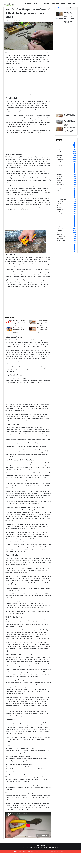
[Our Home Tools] (9, 3)
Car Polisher (59, 242)
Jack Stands (59, 234)
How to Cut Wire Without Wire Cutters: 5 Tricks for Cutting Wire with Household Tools (19, 329)
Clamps (58, 172)
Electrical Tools (60, 219)
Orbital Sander (60, 167)
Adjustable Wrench (61, 197)
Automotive (27, 3)
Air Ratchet (59, 251)
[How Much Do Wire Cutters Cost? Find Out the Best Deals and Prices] (9, 322)
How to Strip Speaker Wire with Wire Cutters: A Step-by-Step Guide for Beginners (43, 322)
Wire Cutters (59, 178)
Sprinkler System (60, 215)
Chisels (58, 226)
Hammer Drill (59, 163)
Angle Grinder (60, 153)
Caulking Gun (59, 176)
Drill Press (59, 151)
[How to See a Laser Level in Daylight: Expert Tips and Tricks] (59, 14)
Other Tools (71, 3)
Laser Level (59, 165)
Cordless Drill (59, 147)
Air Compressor (60, 230)
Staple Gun (59, 157)
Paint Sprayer (59, 149)
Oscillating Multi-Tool (61, 199)
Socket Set (59, 188)
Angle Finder (59, 195)
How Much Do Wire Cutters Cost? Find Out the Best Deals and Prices (19, 322)
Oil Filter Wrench (60, 246)
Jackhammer (59, 174)
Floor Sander (59, 180)
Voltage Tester (60, 222)
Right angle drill (60, 209)
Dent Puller (59, 244)
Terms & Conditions (50, 847)
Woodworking (45, 3)
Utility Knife (59, 170)
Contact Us (36, 847)
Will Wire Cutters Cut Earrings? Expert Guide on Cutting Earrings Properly (43, 329)
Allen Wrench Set (60, 211)
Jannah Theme (15, 851)
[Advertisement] (28, 83)
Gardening (36, 3)
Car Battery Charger (61, 236)
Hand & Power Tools (61, 145)
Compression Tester (61, 248)
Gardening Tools (60, 213)
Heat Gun (59, 161)
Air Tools (58, 190)
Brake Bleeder (60, 238)
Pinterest (56, 847)
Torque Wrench (60, 232)
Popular (60, 7)
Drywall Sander (60, 201)
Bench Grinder (60, 186)
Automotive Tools (60, 228)
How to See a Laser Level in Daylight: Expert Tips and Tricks (70, 14)
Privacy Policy (42, 847)
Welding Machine (60, 159)
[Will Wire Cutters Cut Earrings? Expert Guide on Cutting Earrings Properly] (32, 329)
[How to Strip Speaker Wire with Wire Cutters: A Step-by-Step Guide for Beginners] (32, 322)
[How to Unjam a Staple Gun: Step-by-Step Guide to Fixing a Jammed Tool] (59, 116)
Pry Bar (58, 205)
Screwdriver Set (60, 184)
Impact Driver (59, 155)
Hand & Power (55, 3)
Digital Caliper (60, 203)
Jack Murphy (8, 20)
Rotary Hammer (60, 192)
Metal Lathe (59, 182)
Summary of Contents (26, 94)
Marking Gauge (60, 207)
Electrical (64, 3)
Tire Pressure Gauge (61, 240)
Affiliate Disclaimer (30, 847)
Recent (71, 7)
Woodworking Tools (61, 224)
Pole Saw (59, 217)
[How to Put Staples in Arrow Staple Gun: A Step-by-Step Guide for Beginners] (59, 122)
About (24, 847)
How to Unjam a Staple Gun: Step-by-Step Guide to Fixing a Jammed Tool (69, 115)
